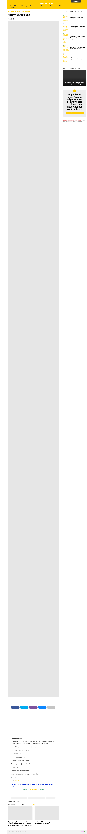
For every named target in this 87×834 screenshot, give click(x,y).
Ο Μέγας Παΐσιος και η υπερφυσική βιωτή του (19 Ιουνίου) (46, 822)
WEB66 (82, 831)
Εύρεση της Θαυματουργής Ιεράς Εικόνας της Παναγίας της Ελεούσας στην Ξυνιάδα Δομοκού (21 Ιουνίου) (20, 823)
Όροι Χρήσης (78, 120)
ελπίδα (10, 801)
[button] (33, 723)
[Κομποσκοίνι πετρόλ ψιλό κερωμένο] (66, 18)
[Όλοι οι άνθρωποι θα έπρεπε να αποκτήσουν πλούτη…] (74, 78)
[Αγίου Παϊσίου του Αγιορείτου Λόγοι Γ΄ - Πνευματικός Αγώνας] (66, 27)
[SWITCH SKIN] (82, 7)
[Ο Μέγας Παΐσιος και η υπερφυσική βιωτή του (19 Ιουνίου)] (47, 813)
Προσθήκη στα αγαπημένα (37, 797)
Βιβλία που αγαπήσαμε (65, 5)
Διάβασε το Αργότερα (19, 797)
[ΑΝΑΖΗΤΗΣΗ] (85, 1)
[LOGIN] (83, 1)
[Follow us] (85, 7)
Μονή (18, 801)
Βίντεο (37, 5)
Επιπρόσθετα (53, 5)
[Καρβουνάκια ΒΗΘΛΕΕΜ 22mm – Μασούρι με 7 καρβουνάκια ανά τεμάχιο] (66, 38)
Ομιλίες (32, 5)
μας (14, 801)
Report (51, 797)
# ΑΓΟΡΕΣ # (13, 8)
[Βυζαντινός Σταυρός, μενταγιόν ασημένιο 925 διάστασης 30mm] (66, 58)
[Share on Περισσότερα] (51, 707)
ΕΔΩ (12, 786)
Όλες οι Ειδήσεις (14, 5)
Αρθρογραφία (24, 5)
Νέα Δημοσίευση (76, 1)
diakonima (17, 781)
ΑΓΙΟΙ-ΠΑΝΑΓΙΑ (32, 804)
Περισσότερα (44, 5)
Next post (10, 828)
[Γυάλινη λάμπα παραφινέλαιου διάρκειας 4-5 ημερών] (66, 48)
